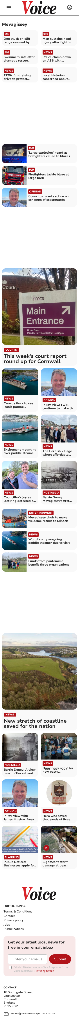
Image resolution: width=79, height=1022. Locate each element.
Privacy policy (13, 920)
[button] (9, 7)
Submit (60, 959)
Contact (9, 916)
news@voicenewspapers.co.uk (33, 1013)
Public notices (14, 929)
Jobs (7, 925)
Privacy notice (45, 970)
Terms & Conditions (18, 911)
